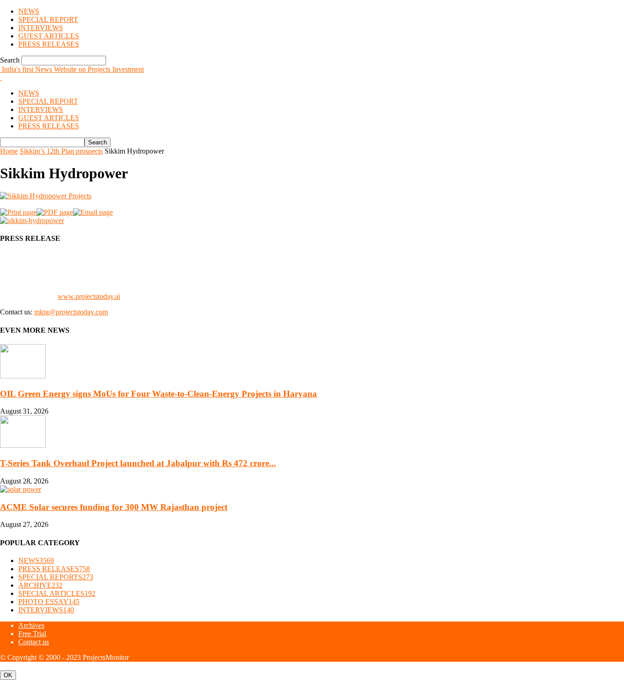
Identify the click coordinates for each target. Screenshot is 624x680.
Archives (31, 625)
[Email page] (93, 212)
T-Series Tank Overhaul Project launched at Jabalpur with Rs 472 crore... (138, 463)
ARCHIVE (40, 585)
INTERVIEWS (40, 28)
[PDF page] (55, 212)
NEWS (28, 11)
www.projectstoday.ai (89, 296)
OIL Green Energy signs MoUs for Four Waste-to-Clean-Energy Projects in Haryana (158, 393)
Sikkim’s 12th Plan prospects (61, 151)
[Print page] (18, 212)
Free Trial (32, 634)
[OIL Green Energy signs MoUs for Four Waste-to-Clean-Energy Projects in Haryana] (23, 376)
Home (9, 151)
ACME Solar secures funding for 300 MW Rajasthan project (113, 507)
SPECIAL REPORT (48, 19)
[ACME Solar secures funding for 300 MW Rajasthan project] (20, 489)
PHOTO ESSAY (48, 602)
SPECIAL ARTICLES (56, 593)
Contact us (33, 642)
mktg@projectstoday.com (71, 312)
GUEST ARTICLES (48, 36)
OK (8, 675)
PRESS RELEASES (48, 44)
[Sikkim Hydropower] (45, 196)
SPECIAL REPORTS (55, 577)
